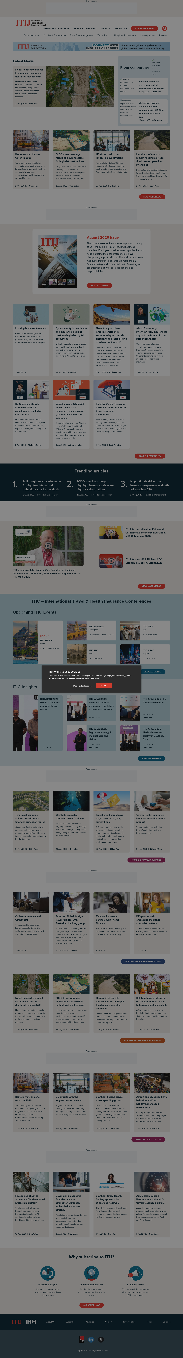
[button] (82, 685)
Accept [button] (103, 685)
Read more (94, 678)
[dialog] (91, 679)
